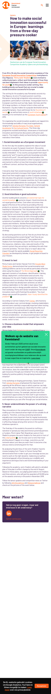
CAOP (27, 349)
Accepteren (41, 686)
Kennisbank (40, 349)
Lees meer (35, 358)
